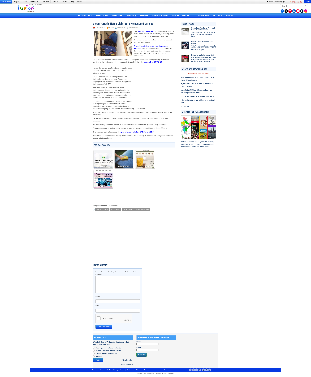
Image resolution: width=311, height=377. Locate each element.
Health (183, 147)
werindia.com (189, 142)
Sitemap (139, 370)
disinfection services (142, 209)
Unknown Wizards (201, 16)
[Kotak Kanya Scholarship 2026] (185, 58)
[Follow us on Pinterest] (290, 11)
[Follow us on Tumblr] (301, 11)
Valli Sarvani (121, 28)
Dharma (64, 2)
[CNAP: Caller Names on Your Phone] (185, 45)
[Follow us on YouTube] (298, 11)
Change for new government (106, 353)
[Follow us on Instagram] (305, 11)
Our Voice (45, 2)
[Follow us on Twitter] (286, 11)
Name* (138, 342)
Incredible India (102, 16)
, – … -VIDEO (185, 106)
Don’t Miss (186, 16)
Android (168, 370)
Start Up (175, 16)
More (228, 16)
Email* (138, 348)
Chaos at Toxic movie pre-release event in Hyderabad (197, 96)
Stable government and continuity (108, 348)
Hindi (25, 2)
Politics (198, 144)
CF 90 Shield (115, 209)
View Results (127, 360)
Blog (72, 2)
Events (79, 2)
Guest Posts (217, 16)
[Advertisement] (11, 56)
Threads (55, 2)
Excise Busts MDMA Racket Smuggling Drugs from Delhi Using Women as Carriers (197, 91)
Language (277, 2)
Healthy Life (34, 2)
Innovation (144, 16)
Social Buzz (117, 16)
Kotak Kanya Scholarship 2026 (202, 55)
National (209, 142)
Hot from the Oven (85, 16)
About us (95, 370)
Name (98, 296)
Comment (99, 274)
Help (109, 370)
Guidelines (130, 370)
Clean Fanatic (127, 209)
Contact (146, 370)
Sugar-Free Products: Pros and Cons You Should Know (203, 29)
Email (97, 306)
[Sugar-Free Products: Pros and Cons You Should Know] (185, 31)
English (17, 2)
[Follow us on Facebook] (282, 11)
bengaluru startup (102, 209)
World (191, 144)
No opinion (100, 356)
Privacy (115, 370)
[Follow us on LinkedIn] (294, 11)
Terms (122, 370)
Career (102, 370)
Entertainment (207, 144)
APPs (307, 2)
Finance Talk (131, 16)
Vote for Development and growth (108, 351)
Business (184, 144)
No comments (133, 28)
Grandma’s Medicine (160, 16)
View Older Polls (127, 364)
